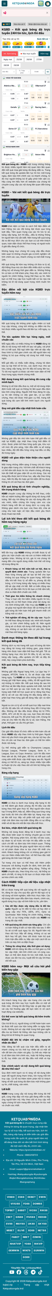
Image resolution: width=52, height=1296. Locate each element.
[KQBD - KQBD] (23, 3)
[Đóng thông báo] (47, 12)
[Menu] (4, 3)
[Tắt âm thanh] (47, 71)
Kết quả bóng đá (10, 164)
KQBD (24, 164)
